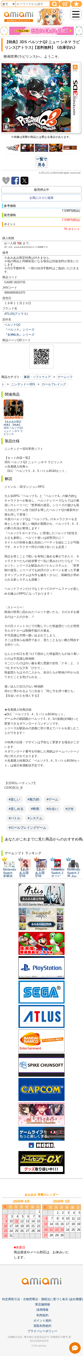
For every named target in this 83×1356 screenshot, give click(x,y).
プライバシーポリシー (42, 1331)
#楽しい (14, 799)
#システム (35, 818)
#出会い (52, 809)
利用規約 (42, 1315)
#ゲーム (52, 799)
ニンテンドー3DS (23, 384)
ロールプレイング (54, 384)
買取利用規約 (42, 1326)
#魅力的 (33, 799)
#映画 (35, 809)
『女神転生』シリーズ (19, 334)
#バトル (14, 818)
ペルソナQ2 (12, 324)
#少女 (69, 809)
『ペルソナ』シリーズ (19, 329)
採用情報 (42, 1309)
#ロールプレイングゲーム (27, 827)
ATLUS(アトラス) (16, 313)
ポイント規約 (42, 1320)
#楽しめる (16, 809)
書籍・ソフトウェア (37, 377)
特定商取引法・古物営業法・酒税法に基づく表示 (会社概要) (42, 1299)
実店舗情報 (42, 1304)
